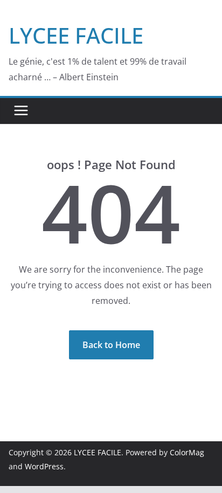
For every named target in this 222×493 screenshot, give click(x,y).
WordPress (44, 466)
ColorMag (187, 452)
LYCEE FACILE (76, 35)
